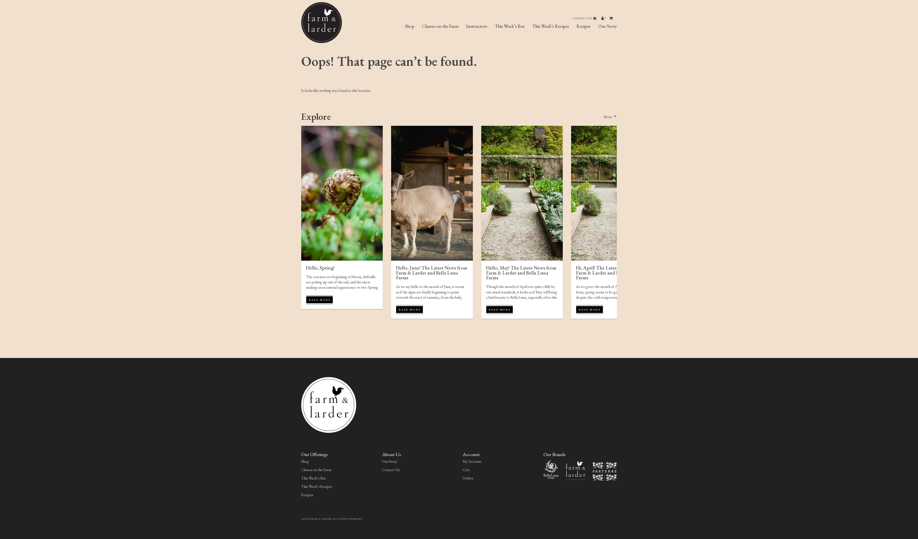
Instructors (476, 26)
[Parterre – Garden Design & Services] (604, 470)
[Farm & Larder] (328, 404)
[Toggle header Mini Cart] (611, 18)
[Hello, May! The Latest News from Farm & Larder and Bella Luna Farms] (522, 193)
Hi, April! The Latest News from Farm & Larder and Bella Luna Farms (609, 272)
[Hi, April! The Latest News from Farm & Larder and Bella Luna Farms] (612, 193)
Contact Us (582, 18)
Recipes (583, 26)
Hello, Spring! (320, 267)
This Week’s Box (510, 26)
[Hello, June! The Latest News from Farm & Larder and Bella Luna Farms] (432, 193)
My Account (472, 461)
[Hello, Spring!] (342, 193)
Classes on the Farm (440, 26)
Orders (468, 478)
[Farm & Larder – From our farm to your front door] (575, 469)
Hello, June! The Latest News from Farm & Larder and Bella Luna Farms (431, 272)
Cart (466, 469)
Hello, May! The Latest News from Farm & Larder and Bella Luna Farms (521, 272)
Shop (409, 26)
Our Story (607, 26)
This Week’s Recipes (550, 26)
